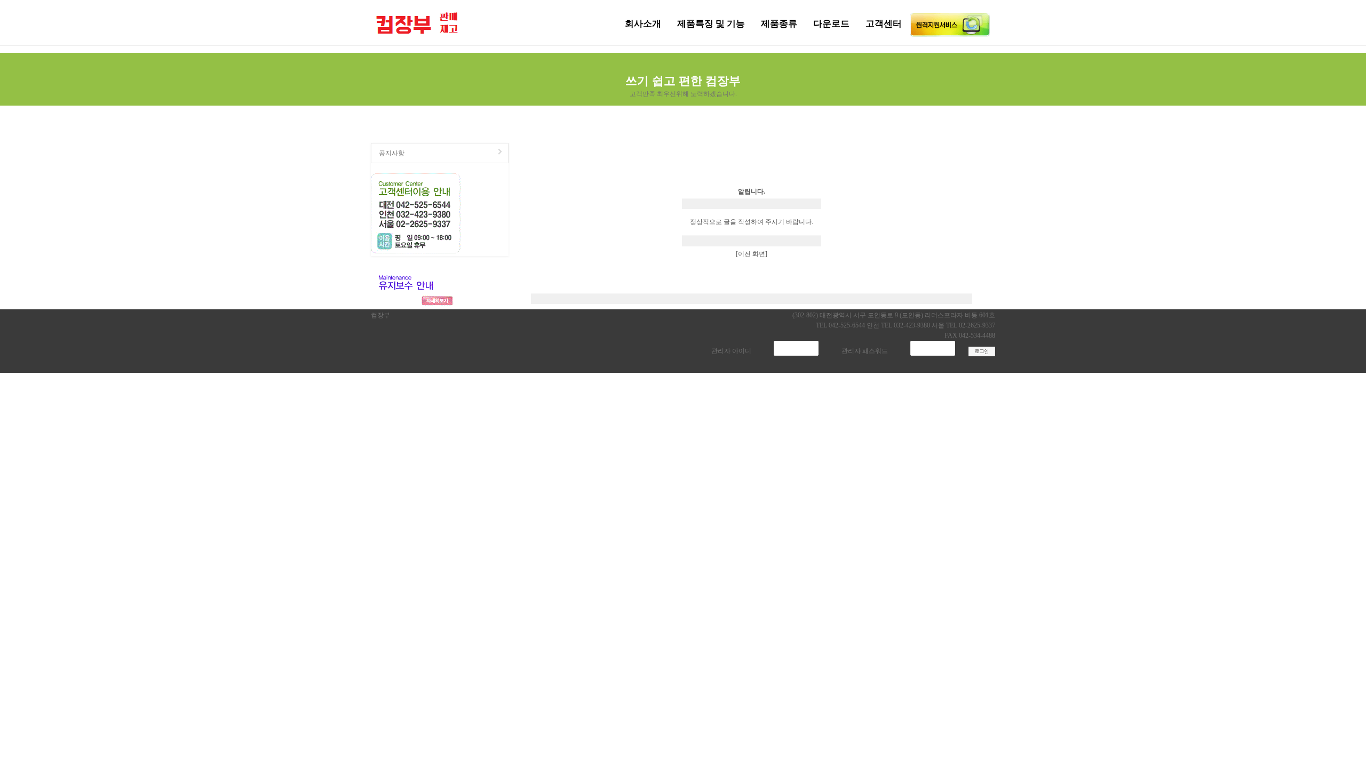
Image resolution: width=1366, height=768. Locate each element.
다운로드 (831, 24)
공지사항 (391, 153)
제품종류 (779, 24)
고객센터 (883, 24)
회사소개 (643, 24)
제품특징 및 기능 (711, 24)
